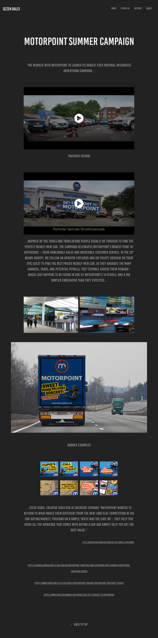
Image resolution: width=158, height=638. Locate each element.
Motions (138, 8)
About (149, 8)
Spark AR (125, 8)
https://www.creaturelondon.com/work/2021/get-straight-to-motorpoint (79, 594)
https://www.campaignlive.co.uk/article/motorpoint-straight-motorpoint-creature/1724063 (79, 583)
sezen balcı (11, 9)
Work (113, 8)
